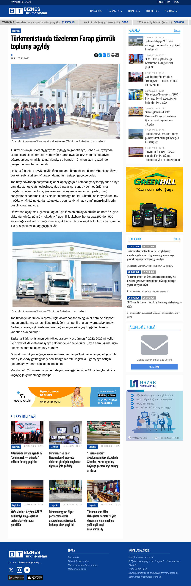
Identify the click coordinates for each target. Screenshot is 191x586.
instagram (19, 570)
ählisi (177, 30)
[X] (96, 55)
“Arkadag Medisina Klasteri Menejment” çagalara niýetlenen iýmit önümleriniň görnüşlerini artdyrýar (160, 118)
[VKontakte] (104, 55)
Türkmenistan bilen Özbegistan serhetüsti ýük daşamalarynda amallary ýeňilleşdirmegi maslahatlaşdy (101, 520)
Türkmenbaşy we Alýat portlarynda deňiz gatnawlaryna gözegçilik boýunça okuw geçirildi (62, 518)
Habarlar (134, 30)
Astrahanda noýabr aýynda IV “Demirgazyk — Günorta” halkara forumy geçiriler (26, 457)
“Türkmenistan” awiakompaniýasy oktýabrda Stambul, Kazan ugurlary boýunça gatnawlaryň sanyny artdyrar (102, 462)
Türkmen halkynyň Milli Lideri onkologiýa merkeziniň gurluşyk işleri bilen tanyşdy (162, 45)
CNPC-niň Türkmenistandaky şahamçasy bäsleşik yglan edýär (154, 304)
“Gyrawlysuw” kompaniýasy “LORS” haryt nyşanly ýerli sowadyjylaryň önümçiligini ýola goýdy (162, 98)
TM (168, 2)
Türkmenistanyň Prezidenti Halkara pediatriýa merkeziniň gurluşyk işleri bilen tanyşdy (162, 138)
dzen (26, 570)
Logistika (16, 30)
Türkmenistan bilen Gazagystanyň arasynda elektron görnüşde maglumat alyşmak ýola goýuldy (65, 459)
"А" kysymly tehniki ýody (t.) (146, 22)
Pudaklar (133, 11)
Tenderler (135, 239)
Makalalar (114, 11)
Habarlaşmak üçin (77, 569)
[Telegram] (108, 55)
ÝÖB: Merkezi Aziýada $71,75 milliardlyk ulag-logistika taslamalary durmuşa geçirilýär (26, 518)
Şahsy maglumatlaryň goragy (83, 565)
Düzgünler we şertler (78, 561)
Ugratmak (154, 367)
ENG (160, 2)
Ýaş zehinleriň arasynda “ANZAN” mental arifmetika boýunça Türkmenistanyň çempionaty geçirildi (162, 156)
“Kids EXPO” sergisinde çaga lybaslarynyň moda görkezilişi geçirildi (159, 63)
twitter (11, 570)
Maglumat (170, 11)
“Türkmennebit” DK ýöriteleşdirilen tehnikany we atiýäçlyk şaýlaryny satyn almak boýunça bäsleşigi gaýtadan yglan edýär (151, 281)
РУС (176, 2)
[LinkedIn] (100, 55)
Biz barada (73, 557)
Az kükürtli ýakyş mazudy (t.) (92, 22)
